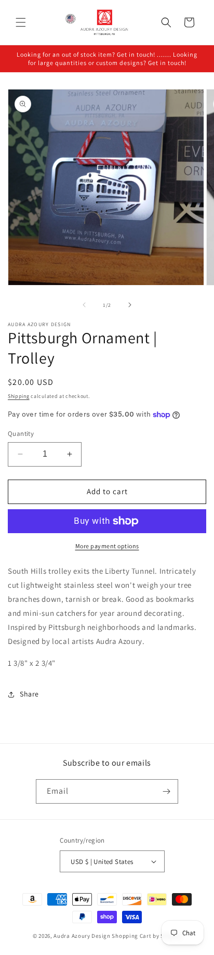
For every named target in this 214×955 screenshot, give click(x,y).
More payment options (107, 546)
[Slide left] (84, 304)
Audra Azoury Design (82, 935)
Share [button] (29, 694)
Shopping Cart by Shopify (146, 935)
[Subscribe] (166, 791)
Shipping (19, 396)
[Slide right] (129, 304)
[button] (20, 22)
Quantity (21, 433)
